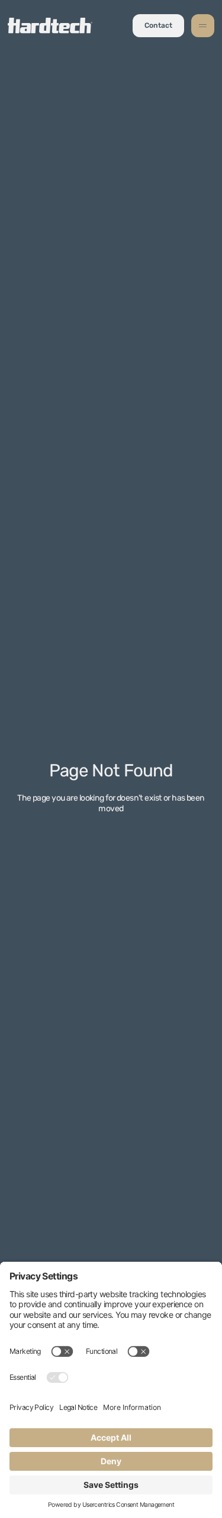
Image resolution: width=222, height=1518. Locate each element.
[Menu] (202, 25)
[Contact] (158, 25)
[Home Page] (50, 25)
